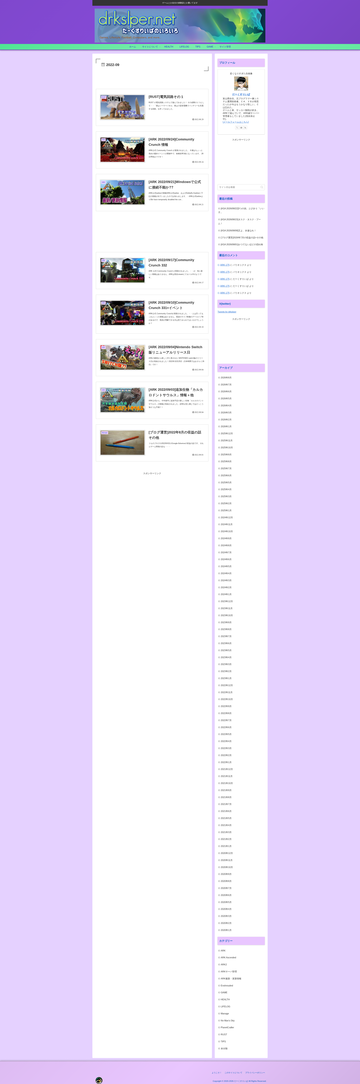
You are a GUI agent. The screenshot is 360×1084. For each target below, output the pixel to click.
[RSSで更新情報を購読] (245, 127)
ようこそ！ (217, 1072)
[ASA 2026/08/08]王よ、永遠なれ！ (238, 230)
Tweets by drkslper (227, 312)
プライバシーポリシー (255, 1072)
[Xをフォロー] (237, 127)
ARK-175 (225, 265)
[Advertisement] (152, 79)
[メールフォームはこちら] (236, 122)
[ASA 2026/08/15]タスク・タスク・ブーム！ (239, 221)
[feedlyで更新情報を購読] (241, 127)
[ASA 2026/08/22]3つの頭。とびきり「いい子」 (241, 210)
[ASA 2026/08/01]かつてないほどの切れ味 (242, 244)
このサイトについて (233, 1072)
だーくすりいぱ (241, 94)
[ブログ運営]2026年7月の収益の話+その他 (242, 237)
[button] (261, 187)
